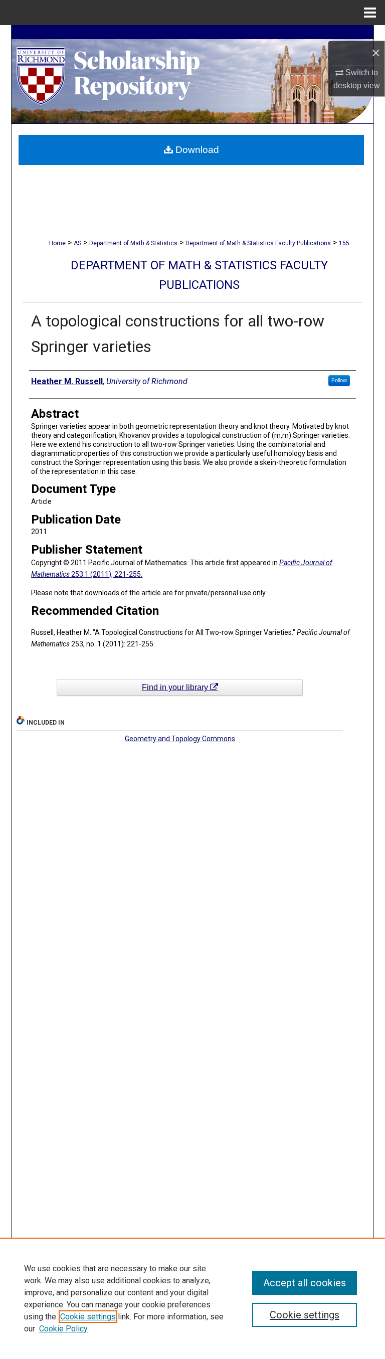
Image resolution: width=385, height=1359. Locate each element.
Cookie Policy (63, 1328)
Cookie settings (88, 1316)
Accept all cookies (304, 1283)
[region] (192, 1298)
